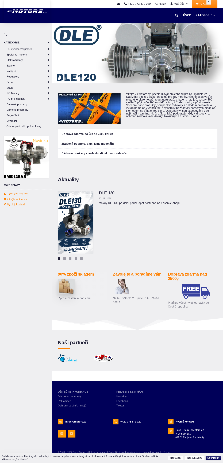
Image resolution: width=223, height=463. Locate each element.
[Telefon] (115, 421)
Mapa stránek (107, 452)
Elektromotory (14, 59)
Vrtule (9, 87)
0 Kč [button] (205, 4)
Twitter (120, 405)
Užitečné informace (73, 391)
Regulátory (12, 76)
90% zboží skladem (76, 274)
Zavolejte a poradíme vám (137, 274)
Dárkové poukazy (16, 104)
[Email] (118, 4)
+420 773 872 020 (17, 203)
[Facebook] (62, 434)
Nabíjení (11, 71)
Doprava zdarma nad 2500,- (187, 276)
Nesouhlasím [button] (194, 457)
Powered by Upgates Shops (156, 452)
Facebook (122, 400)
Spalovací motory (16, 54)
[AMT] (109, 358)
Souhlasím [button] (213, 457)
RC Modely (13, 93)
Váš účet (179, 3)
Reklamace (64, 400)
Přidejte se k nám (129, 391)
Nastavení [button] (175, 457)
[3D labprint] (74, 358)
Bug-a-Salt (12, 115)
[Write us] (171, 421)
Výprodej (11, 120)
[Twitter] (71, 434)
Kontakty (160, 3)
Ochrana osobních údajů (72, 405)
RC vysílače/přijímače (19, 48)
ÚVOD (187, 15)
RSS (117, 452)
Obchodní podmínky (70, 396)
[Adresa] (171, 431)
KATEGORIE (203, 15)
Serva (9, 82)
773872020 (128, 298)
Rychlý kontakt (16, 213)
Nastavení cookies (130, 452)
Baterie (10, 65)
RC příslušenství (16, 98)
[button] (213, 4)
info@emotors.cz (17, 208)
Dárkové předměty (17, 109)
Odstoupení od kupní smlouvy (23, 126)
